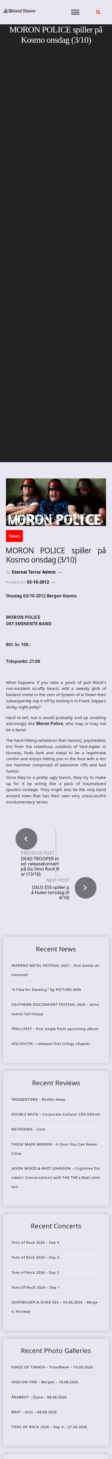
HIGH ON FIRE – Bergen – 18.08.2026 (44, 1381)
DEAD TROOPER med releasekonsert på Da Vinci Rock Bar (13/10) (40, 866)
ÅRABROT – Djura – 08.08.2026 (39, 1397)
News (14, 536)
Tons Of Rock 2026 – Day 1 (35, 1287)
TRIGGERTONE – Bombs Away (38, 1099)
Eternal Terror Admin (34, 572)
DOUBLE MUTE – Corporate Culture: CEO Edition (56, 1114)
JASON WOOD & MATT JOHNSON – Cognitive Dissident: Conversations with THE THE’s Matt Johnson (55, 1177)
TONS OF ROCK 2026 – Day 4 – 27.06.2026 (49, 1426)
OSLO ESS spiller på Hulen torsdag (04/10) (50, 892)
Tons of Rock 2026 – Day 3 (35, 1257)
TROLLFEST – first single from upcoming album (55, 1028)
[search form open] (98, 12)
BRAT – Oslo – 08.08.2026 (34, 1412)
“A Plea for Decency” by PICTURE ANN (46, 989)
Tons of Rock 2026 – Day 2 (35, 1272)
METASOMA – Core (28, 1129)
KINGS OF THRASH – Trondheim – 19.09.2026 (52, 1367)
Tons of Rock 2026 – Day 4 (35, 1242)
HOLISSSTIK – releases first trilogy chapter (50, 1043)
